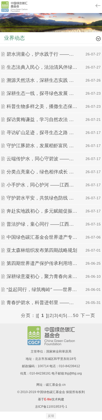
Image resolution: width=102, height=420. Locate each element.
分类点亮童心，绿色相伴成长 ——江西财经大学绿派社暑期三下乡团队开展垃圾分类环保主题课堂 (42, 171)
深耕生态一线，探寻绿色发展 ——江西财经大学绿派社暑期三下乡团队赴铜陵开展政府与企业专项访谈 (42, 93)
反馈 (51, 416)
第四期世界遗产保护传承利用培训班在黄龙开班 (42, 263)
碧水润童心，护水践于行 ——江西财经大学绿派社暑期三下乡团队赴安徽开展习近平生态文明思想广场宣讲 (42, 54)
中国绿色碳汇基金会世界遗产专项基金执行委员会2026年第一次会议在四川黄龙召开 (42, 237)
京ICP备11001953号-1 (51, 406)
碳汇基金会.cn (56, 385)
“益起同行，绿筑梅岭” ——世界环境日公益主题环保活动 (42, 289)
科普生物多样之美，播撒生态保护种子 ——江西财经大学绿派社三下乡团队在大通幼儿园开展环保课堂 (42, 106)
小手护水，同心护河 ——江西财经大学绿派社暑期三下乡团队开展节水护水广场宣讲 (42, 185)
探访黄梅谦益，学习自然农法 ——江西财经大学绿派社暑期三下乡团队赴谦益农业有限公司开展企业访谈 (42, 119)
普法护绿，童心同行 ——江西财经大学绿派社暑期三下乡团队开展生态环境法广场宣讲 (42, 224)
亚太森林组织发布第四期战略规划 (42, 250)
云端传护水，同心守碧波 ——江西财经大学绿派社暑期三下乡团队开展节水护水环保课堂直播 (42, 158)
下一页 (88, 315)
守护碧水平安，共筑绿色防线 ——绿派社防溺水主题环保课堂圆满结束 (42, 198)
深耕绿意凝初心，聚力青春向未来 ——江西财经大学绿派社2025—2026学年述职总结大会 (42, 276)
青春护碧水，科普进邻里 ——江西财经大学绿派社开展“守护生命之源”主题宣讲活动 (42, 302)
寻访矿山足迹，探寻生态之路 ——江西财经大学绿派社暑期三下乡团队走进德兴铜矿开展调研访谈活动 (42, 132)
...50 (73, 315)
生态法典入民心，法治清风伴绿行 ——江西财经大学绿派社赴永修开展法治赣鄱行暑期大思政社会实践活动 (42, 67)
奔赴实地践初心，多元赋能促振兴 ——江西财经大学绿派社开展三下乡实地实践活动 (42, 211)
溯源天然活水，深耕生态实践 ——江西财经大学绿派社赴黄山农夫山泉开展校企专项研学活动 (42, 80)
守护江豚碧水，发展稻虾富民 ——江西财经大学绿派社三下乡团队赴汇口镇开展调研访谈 (42, 145)
